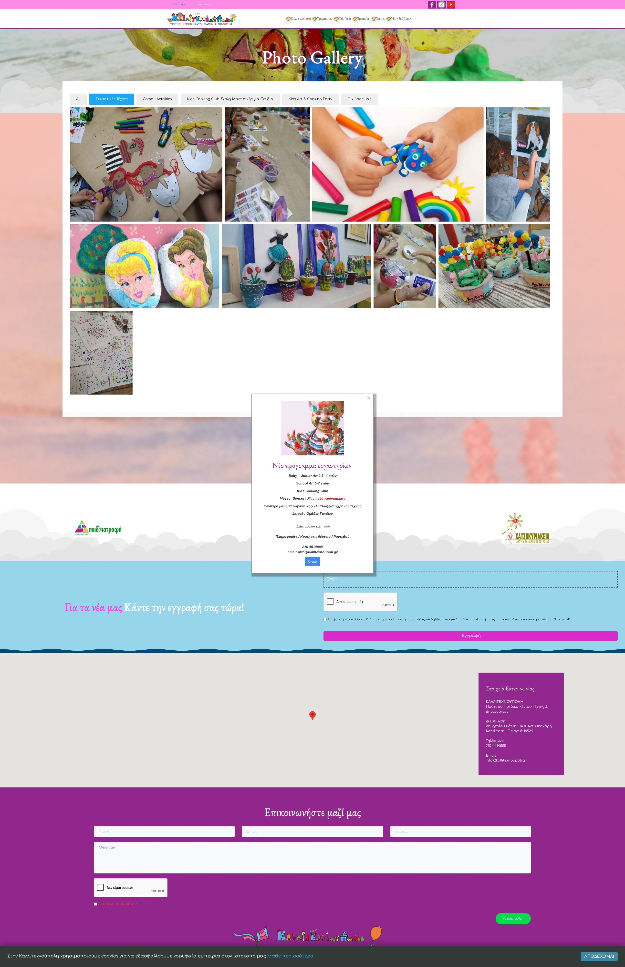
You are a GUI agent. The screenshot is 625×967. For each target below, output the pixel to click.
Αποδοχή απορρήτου (117, 904)
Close (312, 561)
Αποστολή (513, 918)
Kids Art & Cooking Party (310, 99)
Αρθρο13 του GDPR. (557, 619)
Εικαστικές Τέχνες (112, 99)
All (78, 99)
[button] (312, 715)
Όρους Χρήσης (366, 619)
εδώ (327, 526)
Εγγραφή (471, 636)
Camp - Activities (157, 99)
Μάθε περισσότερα (290, 956)
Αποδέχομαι (599, 956)
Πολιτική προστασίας (409, 619)
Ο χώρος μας (359, 99)
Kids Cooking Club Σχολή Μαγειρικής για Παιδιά (230, 99)
